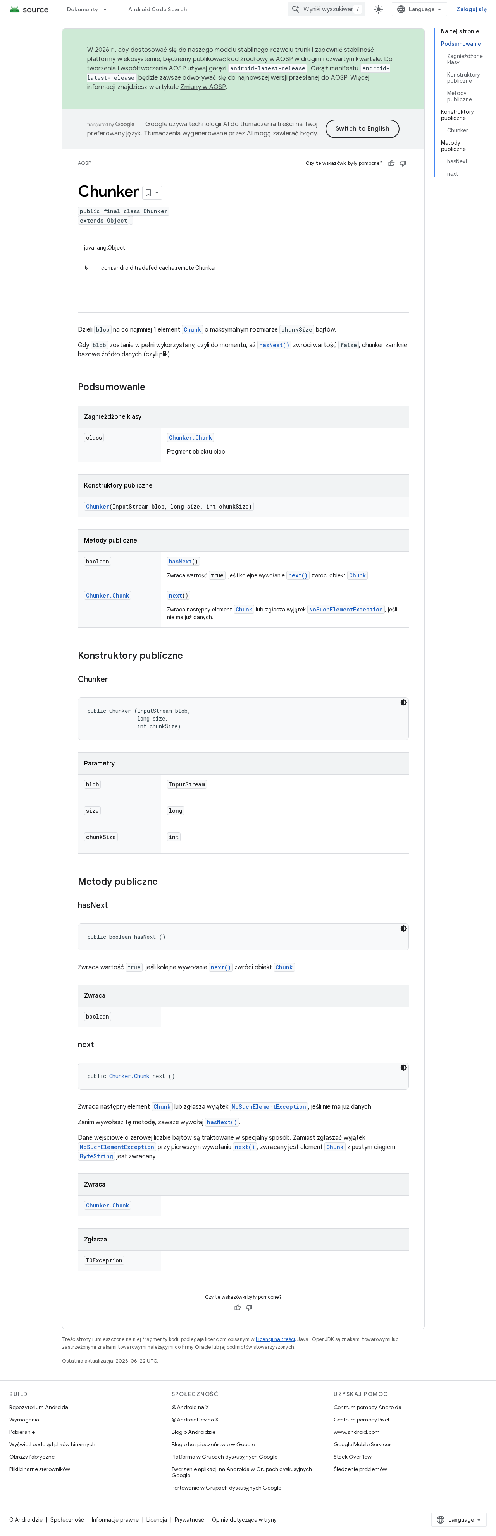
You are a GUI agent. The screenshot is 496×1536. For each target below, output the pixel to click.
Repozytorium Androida (38, 1407)
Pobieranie (22, 1431)
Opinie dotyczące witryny (244, 1520)
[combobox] (326, 9)
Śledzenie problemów (360, 1469)
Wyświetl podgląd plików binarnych (52, 1444)
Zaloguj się (471, 9)
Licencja (156, 1520)
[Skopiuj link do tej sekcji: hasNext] (115, 906)
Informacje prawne (115, 1520)
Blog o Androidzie (193, 1431)
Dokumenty (82, 9)
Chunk (192, 329)
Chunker (97, 506)
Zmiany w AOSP (202, 87)
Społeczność (67, 1520)
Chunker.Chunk (190, 437)
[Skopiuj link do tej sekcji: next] (101, 1045)
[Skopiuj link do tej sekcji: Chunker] (116, 680)
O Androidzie (26, 1520)
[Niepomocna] (403, 163)
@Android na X (190, 1407)
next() (298, 575)
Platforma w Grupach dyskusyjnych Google (224, 1456)
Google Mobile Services (362, 1444)
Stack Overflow (353, 1456)
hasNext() (274, 345)
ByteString (96, 1156)
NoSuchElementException (346, 609)
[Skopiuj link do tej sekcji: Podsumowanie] (153, 387)
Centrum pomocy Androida (367, 1407)
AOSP (84, 163)
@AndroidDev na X (195, 1419)
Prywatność (189, 1520)
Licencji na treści (275, 1339)
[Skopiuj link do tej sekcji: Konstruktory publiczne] (190, 656)
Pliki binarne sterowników (39, 1469)
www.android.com (357, 1431)
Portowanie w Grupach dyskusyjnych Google (226, 1487)
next (175, 595)
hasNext (180, 561)
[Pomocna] (391, 163)
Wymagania (24, 1419)
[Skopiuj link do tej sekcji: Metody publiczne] (165, 882)
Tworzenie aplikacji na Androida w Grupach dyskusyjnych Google (242, 1472)
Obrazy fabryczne (32, 1456)
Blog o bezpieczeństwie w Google (213, 1444)
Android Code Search (157, 9)
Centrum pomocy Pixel (361, 1419)
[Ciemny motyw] (403, 702)
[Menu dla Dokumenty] (108, 9)
